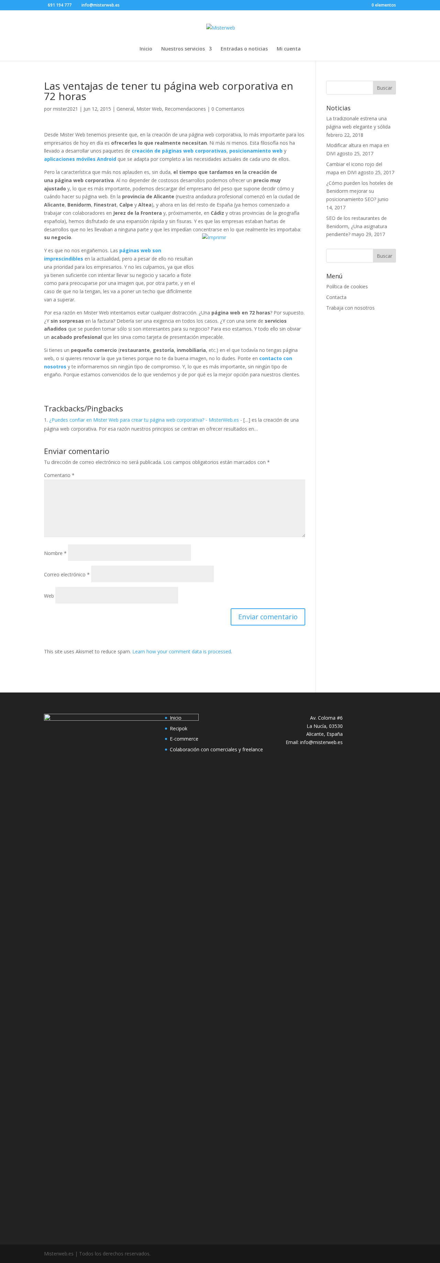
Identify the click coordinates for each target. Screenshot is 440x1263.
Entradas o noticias (244, 49)
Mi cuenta (289, 49)
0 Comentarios (227, 109)
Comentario (59, 475)
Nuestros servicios (183, 49)
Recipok (178, 728)
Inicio (146, 49)
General (125, 109)
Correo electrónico (67, 574)
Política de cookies (347, 286)
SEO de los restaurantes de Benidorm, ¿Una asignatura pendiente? (356, 226)
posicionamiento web (256, 150)
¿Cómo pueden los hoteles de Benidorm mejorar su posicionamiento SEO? (359, 191)
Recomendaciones (185, 109)
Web (49, 595)
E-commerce (184, 738)
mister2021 (65, 109)
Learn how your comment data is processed (181, 651)
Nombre (55, 553)
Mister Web (149, 109)
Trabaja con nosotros (350, 307)
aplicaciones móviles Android (80, 159)
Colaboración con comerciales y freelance (216, 749)
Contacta (336, 297)
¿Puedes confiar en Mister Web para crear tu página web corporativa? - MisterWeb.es (144, 420)
